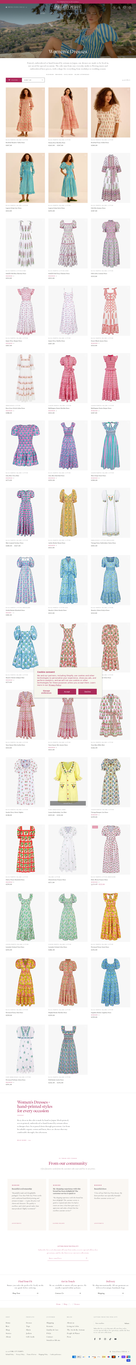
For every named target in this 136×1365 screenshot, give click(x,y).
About (8, 1337)
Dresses (29, 1323)
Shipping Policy (43, 1354)
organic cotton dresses (81, 74)
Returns (49, 1326)
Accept (67, 691)
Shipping (50, 1323)
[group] (68, 1204)
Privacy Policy (55, 685)
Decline (87, 691)
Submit (127, 1323)
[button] (43, 112)
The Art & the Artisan (76, 1330)
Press (69, 1337)
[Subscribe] (87, 1258)
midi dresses (58, 74)
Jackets (29, 1333)
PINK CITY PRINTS (16, 1351)
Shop (65, 1304)
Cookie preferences (55, 1354)
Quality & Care (52, 1330)
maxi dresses (50, 74)
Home (58, 1304)
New (7, 1326)
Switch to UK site (53, 1340)
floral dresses (68, 74)
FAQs (48, 1333)
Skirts (28, 1330)
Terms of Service (31, 1354)
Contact (49, 1337)
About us (70, 1323)
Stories (8, 1333)
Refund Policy (10, 1354)
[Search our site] (114, 7)
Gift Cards (30, 1337)
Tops (28, 1326)
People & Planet (73, 1333)
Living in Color (73, 1326)
